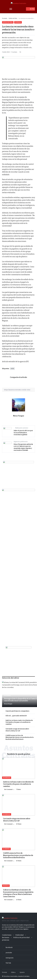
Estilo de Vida (13, 18)
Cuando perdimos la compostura (17, 711)
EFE (13, 368)
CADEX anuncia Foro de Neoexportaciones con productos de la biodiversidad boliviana (20, 737)
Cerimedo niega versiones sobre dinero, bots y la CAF (17, 730)
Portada (4, 18)
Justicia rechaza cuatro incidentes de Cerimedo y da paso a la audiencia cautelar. (19, 722)
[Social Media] (18, 947)
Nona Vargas (18, 416)
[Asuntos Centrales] (18, 3)
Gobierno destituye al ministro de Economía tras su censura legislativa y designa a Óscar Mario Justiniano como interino (18, 893)
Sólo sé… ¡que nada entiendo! (16, 716)
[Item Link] (18, 768)
